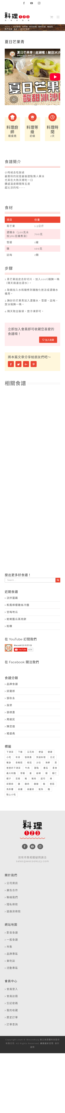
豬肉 (34, 778)
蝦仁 (54, 773)
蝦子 (8, 778)
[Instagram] (40, 846)
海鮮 (47, 762)
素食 (55, 768)
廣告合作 (12, 890)
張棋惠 (11, 712)
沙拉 (38, 762)
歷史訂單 (12, 1017)
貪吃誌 (11, 960)
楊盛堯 (11, 733)
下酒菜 (10, 752)
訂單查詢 (12, 1024)
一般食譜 (12, 939)
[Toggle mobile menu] (58, 17)
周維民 (11, 719)
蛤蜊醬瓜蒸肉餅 (17, 619)
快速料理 (41, 757)
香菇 (52, 784)
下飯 (20, 752)
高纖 (20, 789)
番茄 (45, 768)
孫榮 (9, 705)
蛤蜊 (38, 773)
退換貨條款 (14, 911)
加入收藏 (49, 340)
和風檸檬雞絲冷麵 (18, 604)
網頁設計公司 (46, 1043)
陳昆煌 (11, 726)
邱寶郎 (11, 691)
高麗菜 (30, 789)
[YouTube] (32, 846)
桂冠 (29, 762)
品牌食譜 (12, 684)
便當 (41, 752)
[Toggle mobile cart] (51, 17)
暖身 (8, 762)
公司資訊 (12, 883)
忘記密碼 (12, 1003)
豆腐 (18, 778)
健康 (50, 752)
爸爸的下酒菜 (13, 768)
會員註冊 (12, 996)
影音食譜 (12, 932)
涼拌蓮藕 (12, 597)
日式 (52, 757)
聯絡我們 (12, 897)
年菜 (18, 757)
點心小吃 (11, 794)
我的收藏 (12, 1010)
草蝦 (22, 773)
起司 (43, 778)
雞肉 (27, 784)
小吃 (8, 757)
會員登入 (12, 989)
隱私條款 (12, 904)
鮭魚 (41, 789)
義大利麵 (11, 773)
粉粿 (9, 626)
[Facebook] (25, 846)
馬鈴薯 (10, 789)
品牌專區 (12, 953)
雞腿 (36, 784)
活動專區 (12, 967)
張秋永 (11, 698)
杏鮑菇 (19, 762)
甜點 (36, 768)
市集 (9, 946)
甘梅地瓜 (12, 612)
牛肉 (27, 768)
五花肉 (30, 752)
